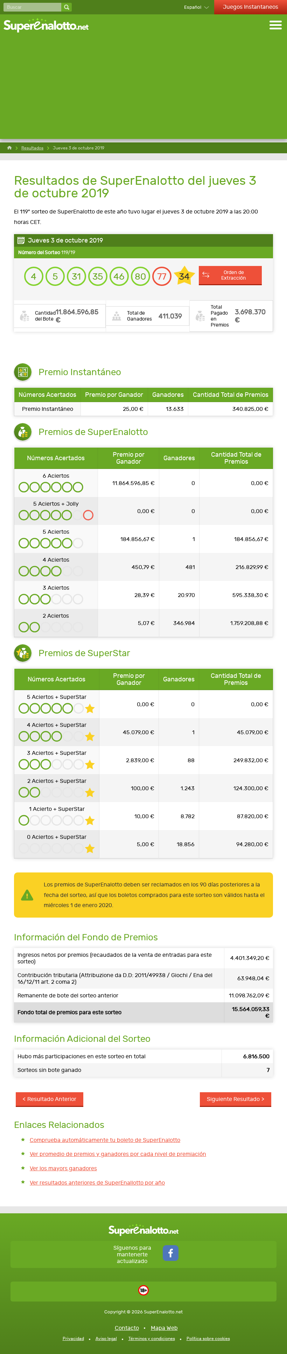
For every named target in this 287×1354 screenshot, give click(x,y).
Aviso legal (106, 1338)
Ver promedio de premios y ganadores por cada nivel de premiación (118, 1154)
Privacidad (73, 1338)
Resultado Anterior (51, 1099)
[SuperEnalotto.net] (51, 25)
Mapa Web (164, 1328)
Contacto (127, 1328)
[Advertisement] (144, 90)
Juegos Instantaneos (250, 6)
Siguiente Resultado (233, 1099)
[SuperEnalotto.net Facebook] (171, 1259)
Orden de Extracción (233, 275)
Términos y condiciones (151, 1338)
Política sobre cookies (208, 1338)
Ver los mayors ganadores (63, 1168)
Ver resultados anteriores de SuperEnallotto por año (97, 1182)
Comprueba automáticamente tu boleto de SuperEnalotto (105, 1140)
